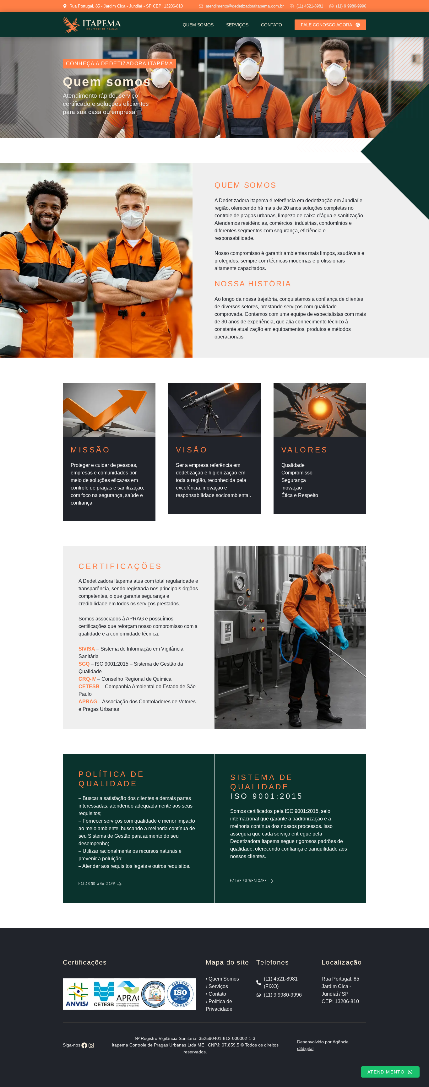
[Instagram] (91, 1045)
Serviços (237, 24)
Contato (271, 24)
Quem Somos (198, 24)
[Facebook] (84, 1045)
